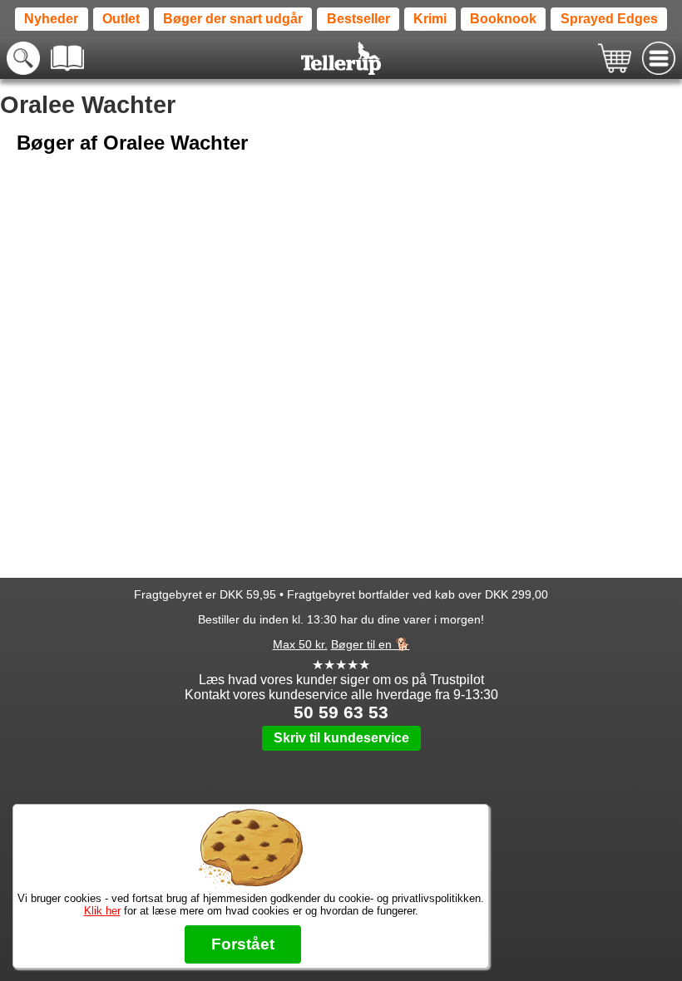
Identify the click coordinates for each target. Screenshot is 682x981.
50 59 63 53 (341, 712)
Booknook (503, 19)
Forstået (242, 944)
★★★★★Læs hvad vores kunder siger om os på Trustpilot (341, 672)
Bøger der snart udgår (233, 19)
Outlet (121, 19)
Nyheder (51, 19)
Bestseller (358, 19)
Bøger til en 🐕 (370, 644)
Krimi (430, 19)
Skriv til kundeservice (341, 738)
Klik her (102, 911)
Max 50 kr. (300, 644)
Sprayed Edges (609, 19)
